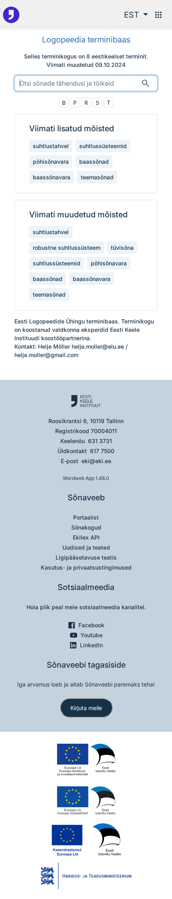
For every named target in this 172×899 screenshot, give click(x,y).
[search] (86, 83)
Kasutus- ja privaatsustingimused (86, 567)
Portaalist (86, 517)
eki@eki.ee (96, 461)
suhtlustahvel (51, 145)
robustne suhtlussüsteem (66, 247)
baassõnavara (51, 177)
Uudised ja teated (86, 547)
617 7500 (102, 450)
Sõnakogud (86, 527)
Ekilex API (86, 537)
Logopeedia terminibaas (86, 39)
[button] (136, 15)
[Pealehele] (11, 14)
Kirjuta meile (86, 707)
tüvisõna (122, 247)
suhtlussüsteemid (103, 145)
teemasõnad (97, 177)
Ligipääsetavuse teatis (86, 557)
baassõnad (94, 161)
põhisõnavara (51, 161)
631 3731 (100, 440)
